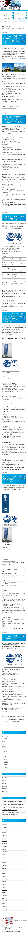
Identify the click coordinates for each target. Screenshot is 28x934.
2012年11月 (4, 903)
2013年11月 (4, 892)
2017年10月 (4, 876)
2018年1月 (4, 868)
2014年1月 (4, 887)
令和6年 (5, 749)
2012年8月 (4, 906)
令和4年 (5, 754)
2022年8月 (4, 841)
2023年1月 (4, 835)
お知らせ (21, 15)
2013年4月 (4, 898)
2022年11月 (4, 838)
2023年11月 (4, 830)
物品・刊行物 (5, 736)
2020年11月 (4, 860)
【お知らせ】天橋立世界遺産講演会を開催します (13, 804)
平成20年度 (4, 788)
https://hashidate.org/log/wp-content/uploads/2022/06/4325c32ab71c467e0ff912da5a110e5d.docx (14, 575)
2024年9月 (4, 824)
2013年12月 (4, 890)
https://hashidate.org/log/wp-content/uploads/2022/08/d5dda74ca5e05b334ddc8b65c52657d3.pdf (13, 303)
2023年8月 (4, 832)
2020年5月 (4, 865)
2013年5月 (4, 895)
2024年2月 (4, 827)
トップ (6, 13)
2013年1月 (4, 900)
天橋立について (6, 15)
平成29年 (6, 764)
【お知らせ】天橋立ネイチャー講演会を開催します (13, 807)
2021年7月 (4, 854)
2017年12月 (4, 870)
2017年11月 (4, 873)
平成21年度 (4, 786)
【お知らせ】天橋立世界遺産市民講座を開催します (13, 801)
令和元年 (6, 762)
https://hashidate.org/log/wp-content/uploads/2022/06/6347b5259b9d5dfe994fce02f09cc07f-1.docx (14, 562)
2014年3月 (4, 884)
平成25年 (6, 767)
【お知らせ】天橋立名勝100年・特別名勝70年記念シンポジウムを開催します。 (14, 119)
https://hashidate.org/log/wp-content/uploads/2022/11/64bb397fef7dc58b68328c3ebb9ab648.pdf (14, 204)
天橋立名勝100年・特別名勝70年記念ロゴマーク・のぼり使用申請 (14, 479)
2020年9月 (4, 862)
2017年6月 (4, 879)
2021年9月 (4, 851)
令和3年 (5, 756)
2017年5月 (4, 881)
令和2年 (5, 759)
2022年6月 (4, 843)
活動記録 (7, 18)
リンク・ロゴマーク (20, 18)
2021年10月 (4, 849)
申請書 (5, 738)
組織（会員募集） (21, 13)
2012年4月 (4, 909)
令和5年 (5, 751)
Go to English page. (22, 2)
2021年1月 (4, 857)
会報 (3, 744)
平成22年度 (4, 783)
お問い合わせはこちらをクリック (14, 21)
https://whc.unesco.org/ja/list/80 (9, 108)
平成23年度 (4, 780)
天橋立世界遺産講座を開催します (9, 810)
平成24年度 (4, 777)
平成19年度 (4, 791)
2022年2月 (4, 846)
